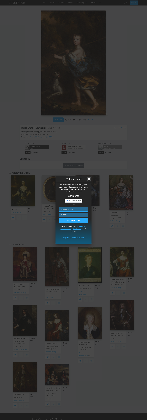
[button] (73, 201)
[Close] (89, 179)
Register (66, 238)
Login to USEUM (74, 220)
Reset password (78, 238)
